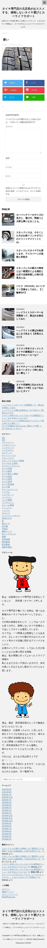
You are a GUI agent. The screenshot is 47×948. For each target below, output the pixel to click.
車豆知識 (6, 539)
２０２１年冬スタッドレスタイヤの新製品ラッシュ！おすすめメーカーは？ (29, 351)
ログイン (6, 889)
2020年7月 (7, 800)
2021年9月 (7, 792)
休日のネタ (7, 518)
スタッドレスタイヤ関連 (13, 461)
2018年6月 (7, 831)
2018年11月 (7, 818)
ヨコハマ (6, 513)
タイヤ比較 (7, 476)
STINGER (27, 943)
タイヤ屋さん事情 (10, 474)
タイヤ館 (6, 487)
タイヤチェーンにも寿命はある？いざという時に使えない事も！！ (29, 369)
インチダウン (8, 450)
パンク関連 (7, 500)
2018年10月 (7, 821)
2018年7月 (7, 829)
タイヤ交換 (7, 469)
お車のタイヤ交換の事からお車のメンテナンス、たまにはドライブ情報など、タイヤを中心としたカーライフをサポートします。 (24, 927)
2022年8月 (7, 789)
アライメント (8, 442)
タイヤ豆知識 (8, 484)
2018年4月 (7, 836)
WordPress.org (8, 897)
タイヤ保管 (7, 471)
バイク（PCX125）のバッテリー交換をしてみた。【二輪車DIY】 (30, 289)
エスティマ (7, 453)
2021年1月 (7, 795)
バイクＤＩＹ (8, 495)
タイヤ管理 (7, 479)
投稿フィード (8, 892)
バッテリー (7, 497)
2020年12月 (7, 797)
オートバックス (9, 455)
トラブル (6, 492)
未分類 (5, 526)
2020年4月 (7, 802)
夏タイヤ (6, 523)
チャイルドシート (10, 489)
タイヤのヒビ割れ (10, 463)
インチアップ (8, 448)
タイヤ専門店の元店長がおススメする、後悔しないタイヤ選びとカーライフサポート (23, 12)
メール (9, 167)
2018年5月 (7, 834)
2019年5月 (7, 805)
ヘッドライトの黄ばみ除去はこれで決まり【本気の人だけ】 (29, 333)
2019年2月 (7, 810)
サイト (8, 176)
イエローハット (9, 445)
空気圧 (5, 529)
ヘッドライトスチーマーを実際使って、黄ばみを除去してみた (29, 315)
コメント (9, 126)
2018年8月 (7, 826)
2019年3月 (7, 808)
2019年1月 (7, 813)
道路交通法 (7, 547)
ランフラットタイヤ (11, 516)
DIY (3, 438)
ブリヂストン (8, 503)
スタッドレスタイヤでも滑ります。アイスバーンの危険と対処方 (29, 253)
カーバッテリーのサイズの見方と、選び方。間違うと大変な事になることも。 (29, 218)
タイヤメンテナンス (11, 466)
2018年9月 (7, 823)
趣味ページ (7, 531)
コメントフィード (10, 894)
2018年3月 (7, 839)
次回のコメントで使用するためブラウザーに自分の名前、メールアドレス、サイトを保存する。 (23, 191)
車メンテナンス (9, 534)
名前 (8, 158)
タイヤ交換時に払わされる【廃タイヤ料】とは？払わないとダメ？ (29, 387)
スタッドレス (8, 458)
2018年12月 (7, 816)
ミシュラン (7, 508)
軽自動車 (6, 542)
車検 (4, 537)
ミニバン (6, 510)
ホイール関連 (8, 505)
